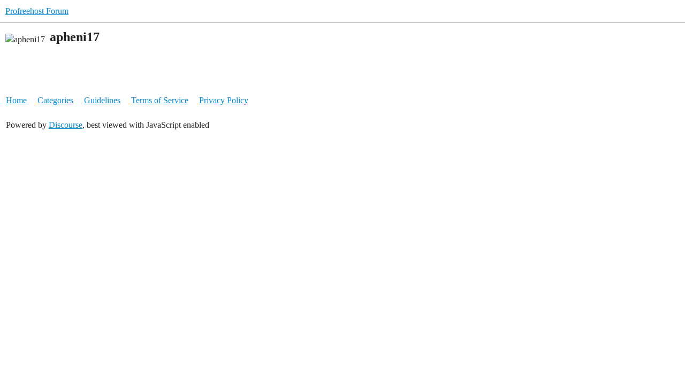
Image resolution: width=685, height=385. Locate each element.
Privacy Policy (223, 100)
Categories (55, 100)
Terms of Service (159, 100)
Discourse (65, 124)
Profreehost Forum (36, 11)
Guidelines (102, 100)
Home (16, 100)
